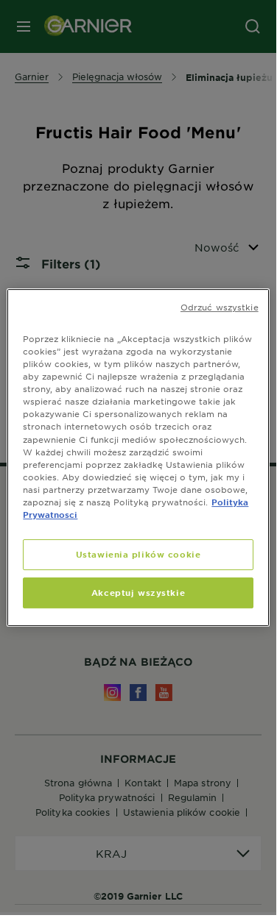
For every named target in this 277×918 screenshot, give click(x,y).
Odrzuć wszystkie (219, 307)
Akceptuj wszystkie (138, 592)
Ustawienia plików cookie (138, 554)
